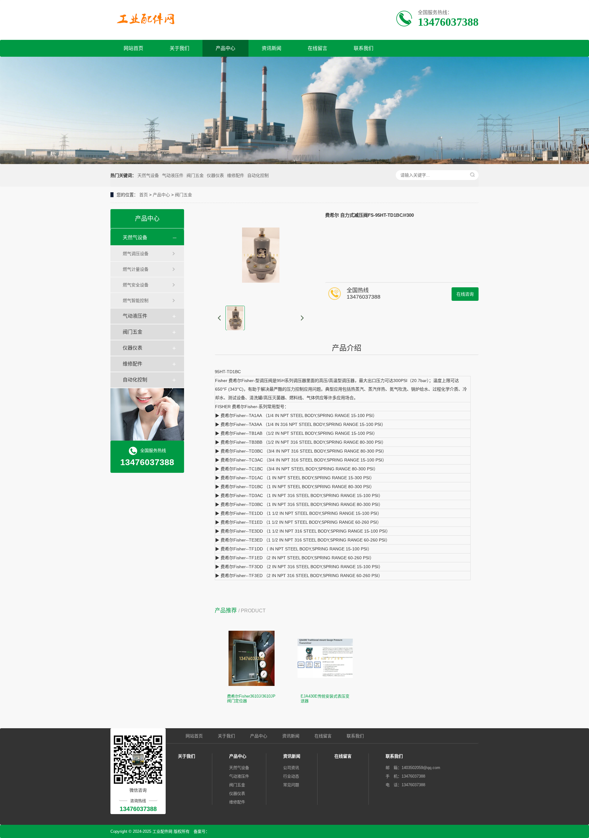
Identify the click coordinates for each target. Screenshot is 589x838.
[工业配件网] (147, 19)
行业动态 (291, 776)
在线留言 (317, 48)
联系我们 (363, 48)
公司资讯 (291, 767)
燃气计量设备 (135, 269)
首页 (143, 194)
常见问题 (291, 785)
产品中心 (225, 48)
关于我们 (179, 48)
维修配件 (235, 175)
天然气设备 (148, 175)
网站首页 (133, 48)
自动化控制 (258, 175)
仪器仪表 (215, 175)
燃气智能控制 (135, 300)
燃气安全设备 (135, 284)
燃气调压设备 (135, 253)
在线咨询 (465, 294)
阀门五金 (195, 175)
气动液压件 (172, 175)
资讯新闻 (271, 48)
